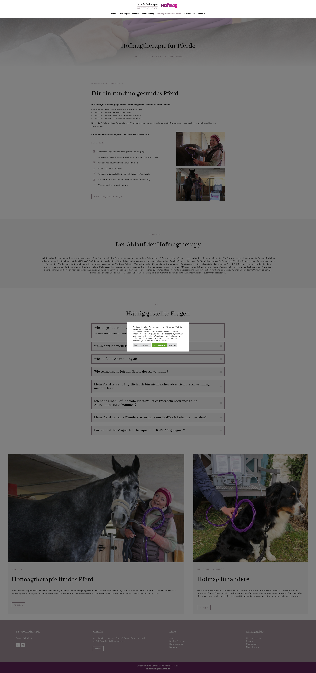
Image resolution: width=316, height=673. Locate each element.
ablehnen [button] (172, 345)
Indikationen (189, 14)
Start (113, 14)
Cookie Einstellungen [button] (141, 345)
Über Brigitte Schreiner (129, 14)
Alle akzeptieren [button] (159, 345)
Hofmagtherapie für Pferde (169, 14)
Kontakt (201, 14)
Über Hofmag (148, 14)
